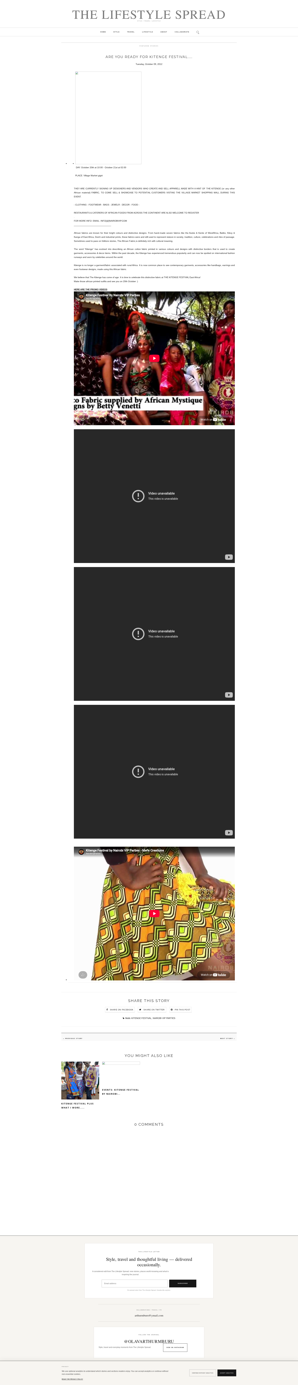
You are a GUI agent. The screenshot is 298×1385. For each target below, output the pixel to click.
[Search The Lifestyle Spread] (197, 32)
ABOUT (163, 32)
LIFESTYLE (147, 32)
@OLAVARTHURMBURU (149, 1341)
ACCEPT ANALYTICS (227, 1373)
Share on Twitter (154, 1010)
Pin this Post (182, 1010)
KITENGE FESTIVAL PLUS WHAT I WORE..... (77, 1105)
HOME (103, 32)
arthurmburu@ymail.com (149, 1315)
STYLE (116, 32)
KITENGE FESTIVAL (141, 1018)
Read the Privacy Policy (72, 1379)
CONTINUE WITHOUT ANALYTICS (202, 1373)
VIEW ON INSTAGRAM (175, 1347)
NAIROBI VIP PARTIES (164, 1018)
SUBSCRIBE (183, 1283)
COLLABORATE (182, 32)
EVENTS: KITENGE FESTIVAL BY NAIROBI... (120, 1091)
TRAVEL (131, 32)
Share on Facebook (121, 1010)
